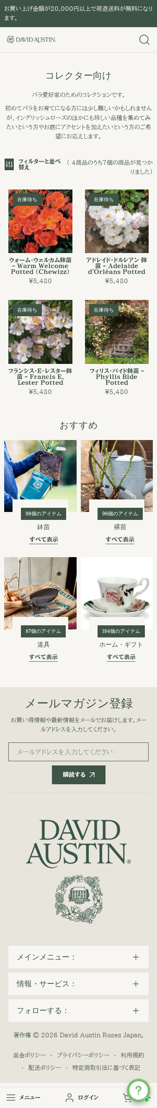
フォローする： (43, 1010)
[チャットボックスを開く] (138, 1090)
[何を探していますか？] (144, 39)
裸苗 (120, 527)
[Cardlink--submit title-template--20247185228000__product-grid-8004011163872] (40, 221)
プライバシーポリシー (83, 1055)
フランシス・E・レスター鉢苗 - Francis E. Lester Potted (40, 377)
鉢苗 (43, 527)
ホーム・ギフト (121, 644)
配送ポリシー (44, 1068)
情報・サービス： (47, 984)
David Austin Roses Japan (101, 1035)
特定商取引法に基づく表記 (106, 1068)
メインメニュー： (47, 957)
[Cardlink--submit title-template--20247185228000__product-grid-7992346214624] (117, 221)
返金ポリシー (29, 1055)
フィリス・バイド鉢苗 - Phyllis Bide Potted (117, 377)
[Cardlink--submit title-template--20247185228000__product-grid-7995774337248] (40, 332)
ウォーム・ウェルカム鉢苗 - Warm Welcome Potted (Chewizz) (40, 266)
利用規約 (132, 1055)
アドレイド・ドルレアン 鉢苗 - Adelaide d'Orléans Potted (116, 266)
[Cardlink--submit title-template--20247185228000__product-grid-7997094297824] (117, 332)
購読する (74, 775)
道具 (43, 644)
